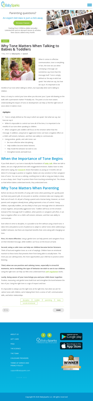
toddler (37, 300)
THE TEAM (14, 353)
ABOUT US (15, 334)
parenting (48, 300)
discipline (26, 300)
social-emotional (29, 303)
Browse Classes (22, 23)
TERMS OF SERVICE (18, 363)
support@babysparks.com (20, 370)
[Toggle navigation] (89, 5)
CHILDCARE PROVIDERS (19, 358)
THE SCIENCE (16, 348)
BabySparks (16, 54)
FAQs (13, 344)
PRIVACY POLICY (17, 365)
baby (59, 300)
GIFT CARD (15, 339)
